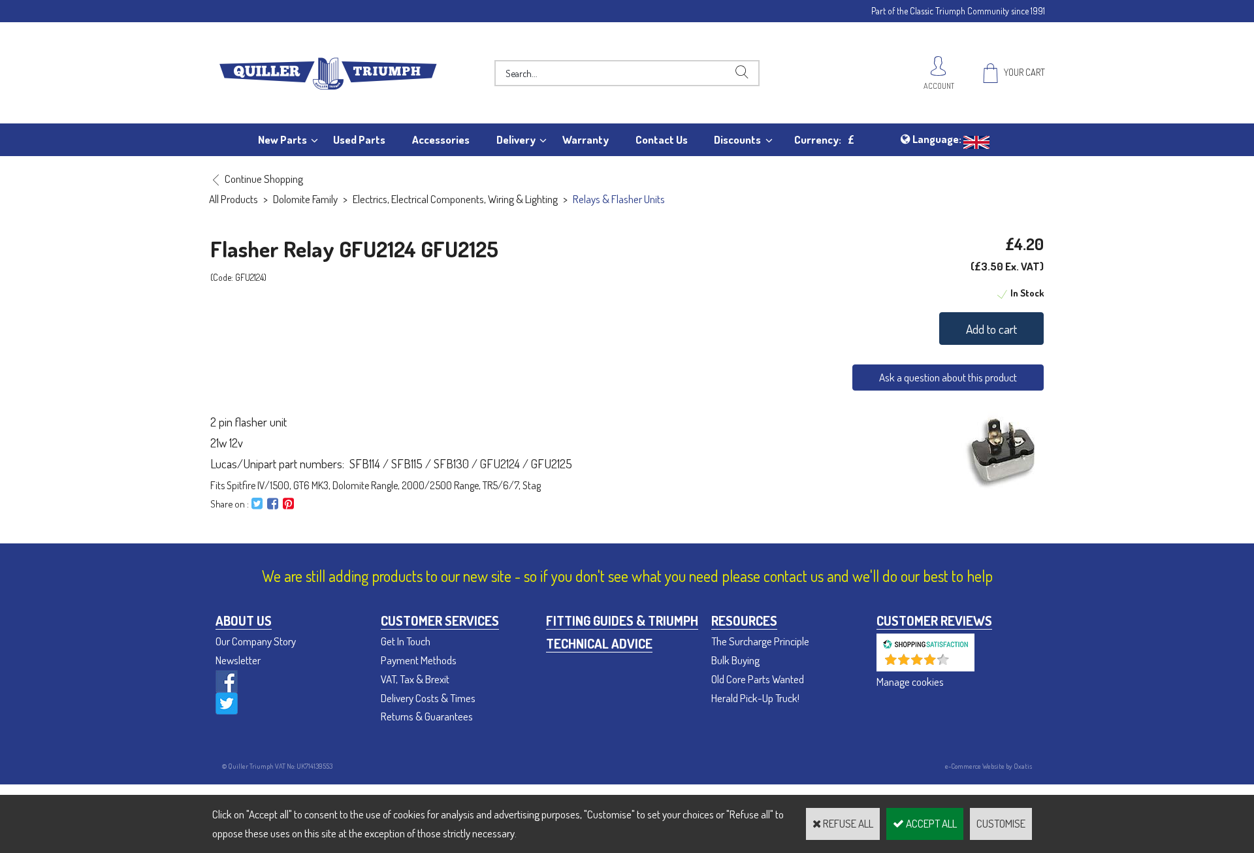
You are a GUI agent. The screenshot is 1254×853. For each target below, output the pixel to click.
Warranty (585, 139)
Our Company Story (256, 641)
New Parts (282, 139)
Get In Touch (405, 641)
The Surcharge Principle (760, 641)
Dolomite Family (305, 199)
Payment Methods (419, 660)
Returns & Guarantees (427, 716)
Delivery (516, 139)
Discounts (737, 139)
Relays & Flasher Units (619, 199)
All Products (233, 199)
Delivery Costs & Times (428, 698)
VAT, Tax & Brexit (415, 679)
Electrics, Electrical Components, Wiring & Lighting (455, 199)
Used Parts (359, 139)
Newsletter (238, 660)
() (959, 664)
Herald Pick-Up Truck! (755, 698)
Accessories (441, 139)
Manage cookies (910, 681)
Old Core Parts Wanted (757, 679)
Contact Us (661, 139)
